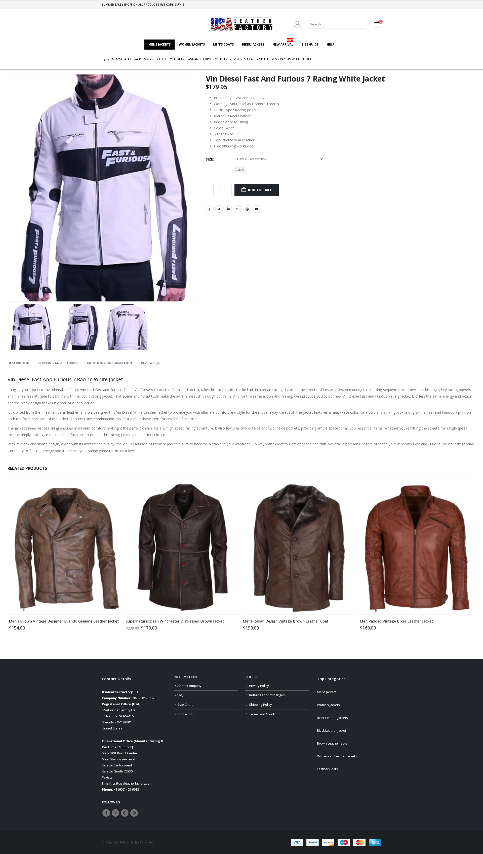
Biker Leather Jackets (332, 718)
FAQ (180, 695)
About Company (189, 686)
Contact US (185, 714)
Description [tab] (18, 363)
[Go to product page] (66, 547)
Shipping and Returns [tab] (58, 363)
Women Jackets (192, 44)
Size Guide (310, 44)
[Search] (362, 24)
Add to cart (260, 189)
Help (331, 44)
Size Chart (185, 705)
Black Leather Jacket (331, 730)
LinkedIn (228, 209)
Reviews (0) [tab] (150, 363)
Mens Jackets (159, 44)
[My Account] (297, 24)
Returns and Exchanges (267, 695)
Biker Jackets (253, 44)
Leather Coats (327, 769)
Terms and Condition (264, 714)
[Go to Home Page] (103, 59)
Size (209, 159)
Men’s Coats (223, 44)
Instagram (134, 813)
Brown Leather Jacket (332, 743)
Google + (238, 209)
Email (257, 209)
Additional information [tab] (109, 363)
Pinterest (247, 209)
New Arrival (282, 43)
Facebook (210, 209)
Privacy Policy (259, 686)
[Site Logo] (241, 24)
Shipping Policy (260, 705)
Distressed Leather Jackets (337, 756)
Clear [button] (240, 169)
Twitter (219, 209)
